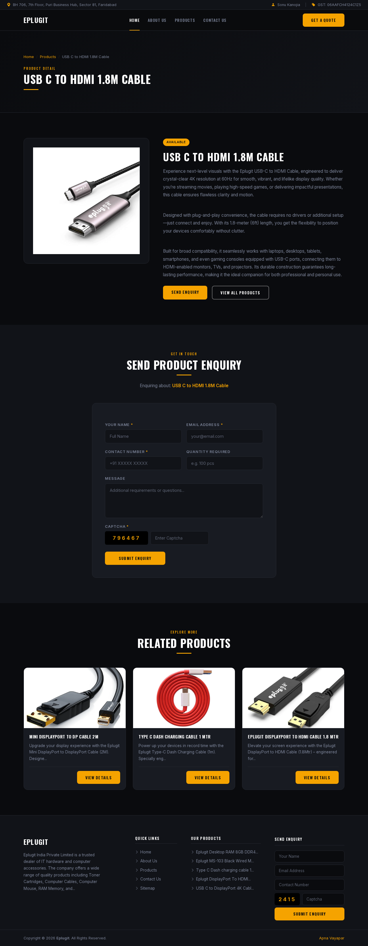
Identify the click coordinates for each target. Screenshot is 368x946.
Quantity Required (208, 452)
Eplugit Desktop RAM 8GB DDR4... (227, 852)
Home (134, 20)
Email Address (204, 425)
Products (185, 20)
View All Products (240, 292)
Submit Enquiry (135, 558)
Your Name (119, 425)
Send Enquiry (185, 292)
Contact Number (126, 452)
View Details (98, 777)
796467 (127, 538)
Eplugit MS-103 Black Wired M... (225, 861)
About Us (157, 20)
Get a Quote (323, 20)
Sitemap (147, 888)
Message (115, 478)
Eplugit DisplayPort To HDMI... (223, 879)
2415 (287, 899)
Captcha (117, 526)
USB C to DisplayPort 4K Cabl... (225, 888)
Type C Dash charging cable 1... (225, 870)
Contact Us (215, 20)
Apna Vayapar (331, 938)
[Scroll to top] (353, 936)
